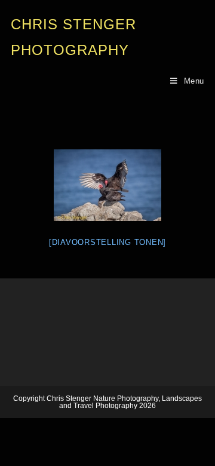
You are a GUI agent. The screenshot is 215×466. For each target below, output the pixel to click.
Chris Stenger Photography (73, 37)
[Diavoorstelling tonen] (107, 242)
